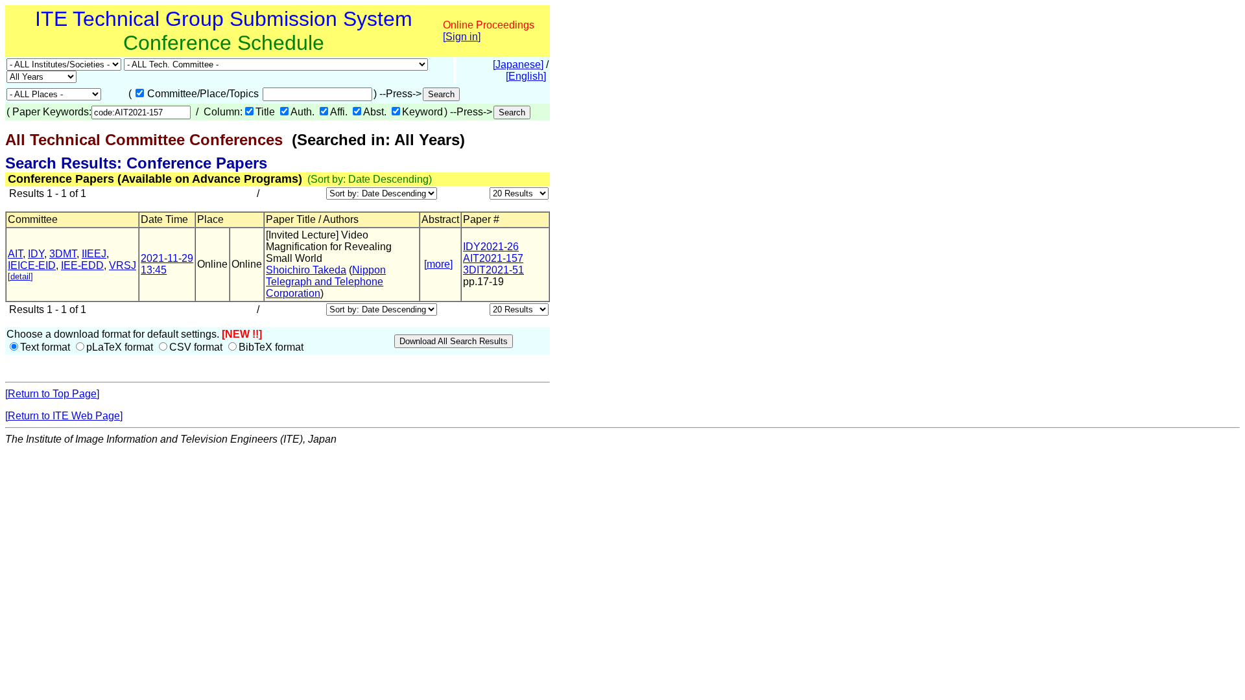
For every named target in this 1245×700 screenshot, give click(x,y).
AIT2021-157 (493, 258)
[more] (438, 264)
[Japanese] (518, 64)
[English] (526, 76)
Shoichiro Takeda (306, 269)
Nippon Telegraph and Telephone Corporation (326, 281)
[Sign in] (461, 36)
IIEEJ (94, 253)
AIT (15, 253)
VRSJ (122, 265)
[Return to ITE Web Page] (64, 415)
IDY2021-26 (491, 246)
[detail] (20, 276)
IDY (36, 253)
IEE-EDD (82, 265)
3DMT (63, 253)
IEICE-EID (32, 265)
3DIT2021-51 (493, 269)
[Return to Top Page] (52, 393)
